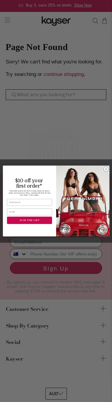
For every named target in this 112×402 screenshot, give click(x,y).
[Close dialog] (105, 169)
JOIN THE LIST (29, 220)
